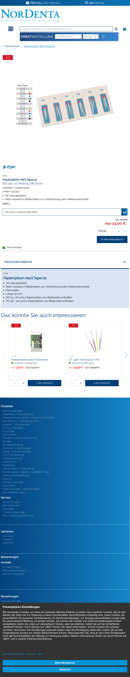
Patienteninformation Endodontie (29, 359)
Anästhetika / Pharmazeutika (18, 414)
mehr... (6, 203)
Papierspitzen (11, 46)
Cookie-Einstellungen (14, 512)
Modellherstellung (12, 458)
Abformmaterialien (12, 410)
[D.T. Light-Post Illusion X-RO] (93, 340)
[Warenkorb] (125, 28)
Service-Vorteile (11, 502)
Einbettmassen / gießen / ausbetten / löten (26, 472)
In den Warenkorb (112, 239)
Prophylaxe (9, 431)
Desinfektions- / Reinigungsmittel (20, 421)
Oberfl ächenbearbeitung (16, 475)
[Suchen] (116, 29)
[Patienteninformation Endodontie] (36, 340)
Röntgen (7, 441)
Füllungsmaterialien (13, 427)
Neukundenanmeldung (15, 570)
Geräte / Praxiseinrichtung (17, 451)
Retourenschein (11, 505)
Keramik (7, 478)
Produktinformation (18, 262)
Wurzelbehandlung (13, 444)
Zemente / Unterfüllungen (17, 448)
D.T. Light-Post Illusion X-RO (84, 359)
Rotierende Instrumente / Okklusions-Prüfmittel (28, 417)
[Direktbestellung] (103, 36)
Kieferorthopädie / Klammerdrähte (21, 489)
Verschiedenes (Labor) (14, 492)
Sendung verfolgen (11, 601)
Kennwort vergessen (14, 574)
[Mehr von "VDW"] (9, 166)
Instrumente (9, 434)
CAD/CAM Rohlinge (13, 455)
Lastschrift (8, 542)
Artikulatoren (9, 461)
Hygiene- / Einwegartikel (16, 424)
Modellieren (9, 465)
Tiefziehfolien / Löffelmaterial (18, 468)
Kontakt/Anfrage (11, 567)
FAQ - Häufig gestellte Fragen (18, 515)
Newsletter (8, 508)
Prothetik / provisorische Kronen (20, 438)
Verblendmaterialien (13, 482)
